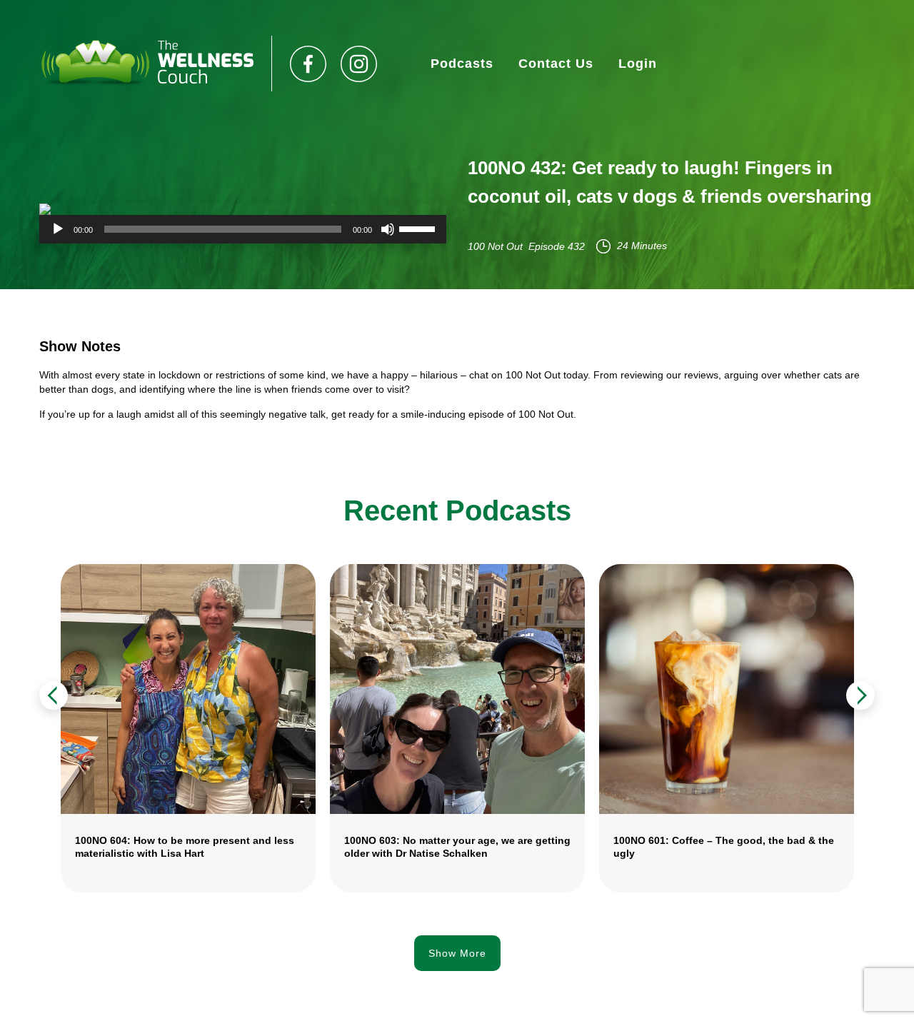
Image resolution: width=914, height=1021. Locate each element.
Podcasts (462, 63)
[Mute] (388, 229)
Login (637, 63)
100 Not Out (495, 246)
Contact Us (555, 63)
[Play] (58, 229)
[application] (242, 229)
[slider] (419, 228)
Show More (457, 953)
